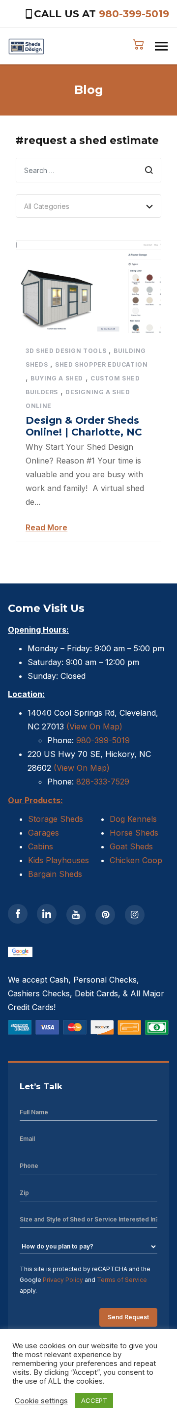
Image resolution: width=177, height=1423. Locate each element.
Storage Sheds (55, 819)
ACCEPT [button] (94, 1400)
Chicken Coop (136, 860)
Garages (43, 833)
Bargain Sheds (55, 874)
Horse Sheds (134, 833)
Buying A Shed (56, 378)
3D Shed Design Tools (66, 350)
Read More (46, 527)
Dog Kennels (133, 819)
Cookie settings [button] (41, 1400)
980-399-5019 (134, 14)
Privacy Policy (63, 1279)
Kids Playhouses (58, 860)
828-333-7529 (101, 781)
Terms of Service (122, 1279)
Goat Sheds (131, 846)
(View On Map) (94, 726)
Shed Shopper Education (101, 364)
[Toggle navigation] (161, 46)
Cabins (40, 846)
